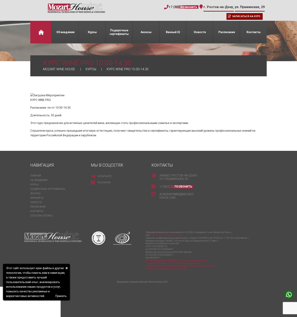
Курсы (92, 32)
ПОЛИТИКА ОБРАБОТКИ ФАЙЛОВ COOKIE (165, 269)
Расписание (226, 32)
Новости (200, 32)
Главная (41, 32)
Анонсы (146, 32)
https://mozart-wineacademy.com (165, 235)
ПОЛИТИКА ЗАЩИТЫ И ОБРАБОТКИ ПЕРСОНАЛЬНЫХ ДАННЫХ (176, 260)
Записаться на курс (246, 16)
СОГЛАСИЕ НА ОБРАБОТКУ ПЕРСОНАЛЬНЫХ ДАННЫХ (172, 263)
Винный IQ (173, 32)
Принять (61, 296)
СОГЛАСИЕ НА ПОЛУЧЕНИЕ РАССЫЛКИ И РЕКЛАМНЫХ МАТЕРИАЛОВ (180, 266)
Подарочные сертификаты (119, 32)
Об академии (65, 32)
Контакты (253, 32)
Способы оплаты (41, 215)
